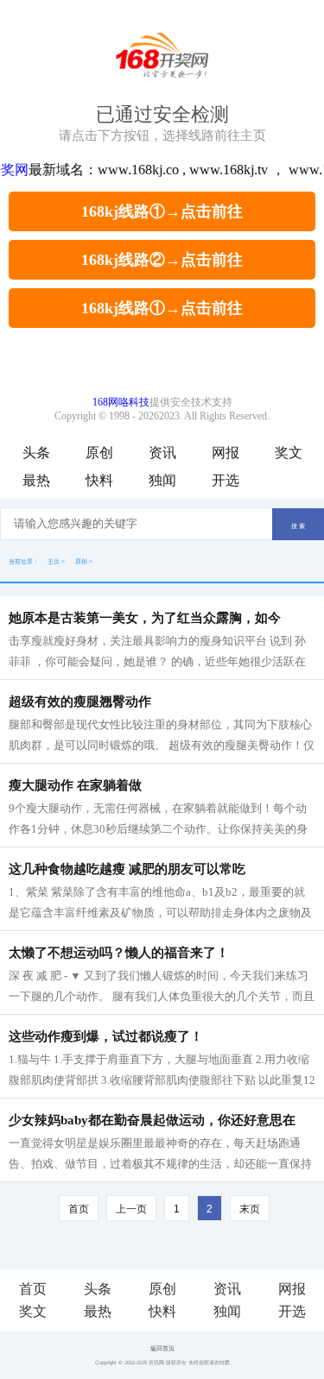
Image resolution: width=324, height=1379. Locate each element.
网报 (225, 452)
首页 (78, 1209)
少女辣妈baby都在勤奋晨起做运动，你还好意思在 (152, 1120)
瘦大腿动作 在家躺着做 (75, 785)
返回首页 (162, 1348)
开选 (225, 480)
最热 (36, 480)
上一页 (131, 1209)
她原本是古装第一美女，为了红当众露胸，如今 (145, 618)
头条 (36, 452)
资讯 (162, 452)
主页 (54, 561)
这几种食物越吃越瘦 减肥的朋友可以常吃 (127, 869)
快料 (99, 480)
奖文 (288, 452)
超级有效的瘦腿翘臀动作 (80, 701)
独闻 (162, 480)
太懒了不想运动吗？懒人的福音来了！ (119, 953)
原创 (99, 452)
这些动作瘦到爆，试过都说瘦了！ (106, 1036)
